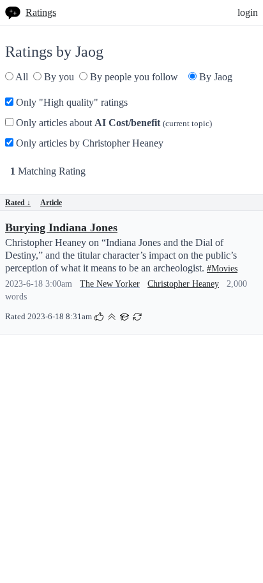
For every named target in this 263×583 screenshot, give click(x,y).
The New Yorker (110, 284)
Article (51, 202)
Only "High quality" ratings (70, 102)
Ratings (41, 12)
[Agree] (99, 315)
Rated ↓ (18, 202)
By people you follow (132, 76)
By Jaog (214, 76)
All (20, 76)
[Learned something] (124, 315)
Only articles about (112, 122)
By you (57, 76)
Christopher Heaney (183, 284)
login (247, 12)
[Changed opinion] (137, 315)
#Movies (222, 268)
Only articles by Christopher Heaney (88, 143)
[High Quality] (112, 315)
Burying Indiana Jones (61, 227)
